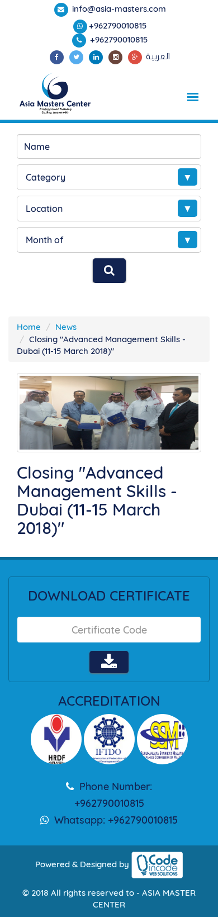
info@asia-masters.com (118, 8)
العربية (158, 56)
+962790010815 (118, 25)
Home (29, 327)
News (66, 327)
